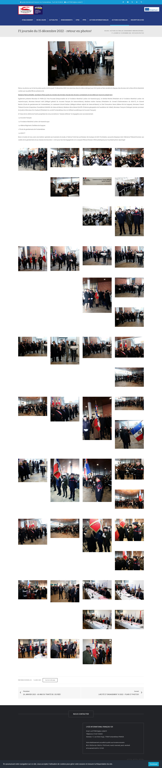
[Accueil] (26, 10)
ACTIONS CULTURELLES (119, 20)
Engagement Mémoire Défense (133, 31)
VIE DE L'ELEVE (41, 20)
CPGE (77, 20)
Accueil (106, 31)
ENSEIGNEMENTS (66, 20)
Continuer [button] (153, 764)
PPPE (84, 20)
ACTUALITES (53, 20)
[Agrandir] (31, 159)
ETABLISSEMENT (27, 20)
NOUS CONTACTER (81, 714)
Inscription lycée (137, 20)
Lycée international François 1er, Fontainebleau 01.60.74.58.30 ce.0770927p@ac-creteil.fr (52, 2)
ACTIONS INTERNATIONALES (98, 20)
